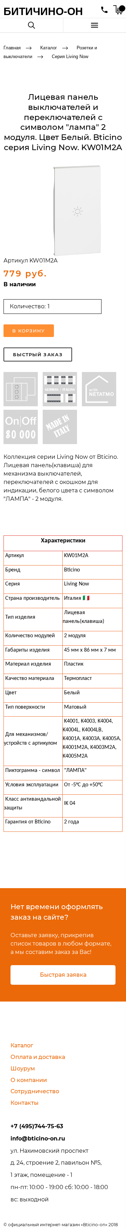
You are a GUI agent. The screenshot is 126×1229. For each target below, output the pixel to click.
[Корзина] (117, 9)
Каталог (48, 47)
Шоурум (22, 1068)
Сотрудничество (34, 1091)
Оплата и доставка (37, 1057)
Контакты (24, 1103)
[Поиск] (31, 25)
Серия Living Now (70, 56)
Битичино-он (43, 11)
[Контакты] (104, 10)
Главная (12, 47)
